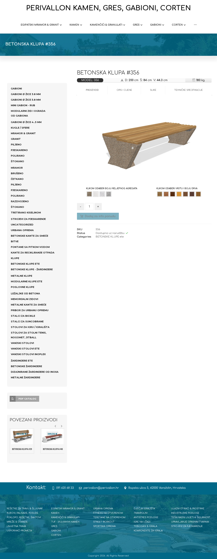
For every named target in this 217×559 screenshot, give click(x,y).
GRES (54, 526)
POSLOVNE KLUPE (22, 287)
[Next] (61, 426)
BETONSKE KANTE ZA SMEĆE (29, 235)
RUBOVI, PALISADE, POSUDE (22, 513)
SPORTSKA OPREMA (104, 526)
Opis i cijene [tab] (124, 90)
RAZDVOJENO (20, 201)
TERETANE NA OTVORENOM (109, 517)
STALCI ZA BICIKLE (23, 315)
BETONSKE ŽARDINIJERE (26, 366)
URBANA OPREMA (22, 230)
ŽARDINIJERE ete (22, 360)
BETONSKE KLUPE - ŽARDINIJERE (32, 269)
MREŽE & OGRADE (17, 522)
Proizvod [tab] (92, 90)
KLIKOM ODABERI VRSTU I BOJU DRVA (176, 188)
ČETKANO (17, 179)
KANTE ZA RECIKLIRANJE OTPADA (32, 252)
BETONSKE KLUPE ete (110, 236)
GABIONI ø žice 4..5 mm (26, 122)
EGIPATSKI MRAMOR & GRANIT (68, 508)
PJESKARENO (19, 150)
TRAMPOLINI (140, 513)
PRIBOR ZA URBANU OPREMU (29, 310)
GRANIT (16, 138)
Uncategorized (22, 224)
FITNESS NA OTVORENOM (108, 513)
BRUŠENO (17, 173)
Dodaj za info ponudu (100, 216)
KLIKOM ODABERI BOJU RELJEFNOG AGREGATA (111, 188)
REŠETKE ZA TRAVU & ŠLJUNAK (25, 508)
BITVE (14, 241)
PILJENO (16, 144)
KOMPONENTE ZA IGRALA (148, 530)
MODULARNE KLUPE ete (26, 281)
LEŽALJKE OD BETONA (25, 293)
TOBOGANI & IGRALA (145, 526)
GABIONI (16, 88)
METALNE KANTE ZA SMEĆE (28, 304)
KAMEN (55, 513)
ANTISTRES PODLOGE (146, 517)
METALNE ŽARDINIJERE (25, 377)
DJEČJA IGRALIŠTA (144, 508)
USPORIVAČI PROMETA (19, 530)
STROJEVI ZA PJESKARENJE (28, 219)
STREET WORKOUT (103, 522)
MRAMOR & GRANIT (23, 133)
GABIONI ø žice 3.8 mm (26, 94)
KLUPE (15, 258)
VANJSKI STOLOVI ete (25, 348)
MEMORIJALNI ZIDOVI (24, 299)
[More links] (195, 25)
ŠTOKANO (17, 161)
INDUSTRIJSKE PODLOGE (185, 513)
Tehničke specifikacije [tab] (188, 90)
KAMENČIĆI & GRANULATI (65, 517)
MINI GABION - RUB (23, 105)
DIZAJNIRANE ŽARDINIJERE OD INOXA (34, 371)
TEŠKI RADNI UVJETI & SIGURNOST (190, 517)
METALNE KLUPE (21, 275)
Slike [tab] (153, 90)
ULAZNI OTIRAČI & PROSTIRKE (187, 508)
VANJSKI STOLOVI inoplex (28, 354)
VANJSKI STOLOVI (22, 343)
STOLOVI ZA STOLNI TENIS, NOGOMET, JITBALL (28, 335)
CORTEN (56, 535)
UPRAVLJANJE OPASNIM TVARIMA (190, 522)
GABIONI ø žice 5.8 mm (26, 99)
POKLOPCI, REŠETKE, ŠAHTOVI (24, 517)
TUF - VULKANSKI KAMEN (65, 522)
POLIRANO (18, 155)
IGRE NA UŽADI (142, 522)
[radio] (89, 194)
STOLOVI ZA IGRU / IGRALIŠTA (30, 327)
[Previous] (55, 426)
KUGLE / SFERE (20, 127)
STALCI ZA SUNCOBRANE (27, 321)
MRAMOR (17, 167)
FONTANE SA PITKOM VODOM (30, 247)
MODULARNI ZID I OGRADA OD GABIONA (28, 113)
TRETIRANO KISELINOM (26, 212)
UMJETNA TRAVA (16, 526)
